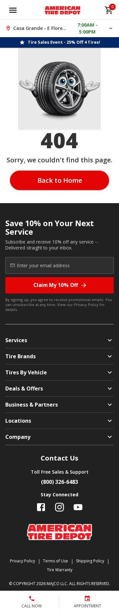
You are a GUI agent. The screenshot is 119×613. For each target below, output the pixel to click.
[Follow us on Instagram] (59, 507)
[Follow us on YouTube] (78, 507)
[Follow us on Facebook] (41, 507)
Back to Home (59, 180)
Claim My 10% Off (55, 285)
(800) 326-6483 (59, 481)
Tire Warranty (59, 570)
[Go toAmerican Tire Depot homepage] (62, 10)
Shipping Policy (90, 561)
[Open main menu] (12, 10)
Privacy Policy (86, 304)
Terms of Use (55, 561)
